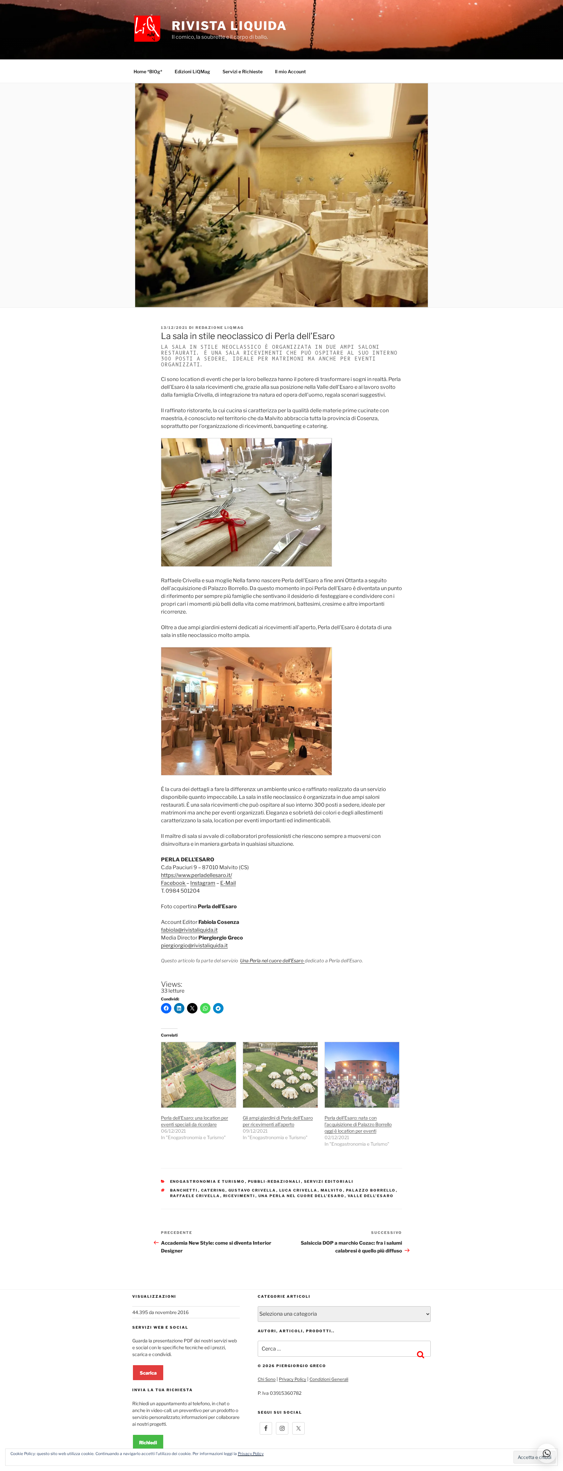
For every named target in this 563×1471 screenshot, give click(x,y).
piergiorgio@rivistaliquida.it (194, 945)
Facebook (173, 883)
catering (213, 1190)
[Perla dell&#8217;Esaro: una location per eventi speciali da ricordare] (198, 1075)
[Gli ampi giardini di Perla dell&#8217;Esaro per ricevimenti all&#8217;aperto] (280, 1075)
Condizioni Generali (329, 1379)
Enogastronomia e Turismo (207, 1181)
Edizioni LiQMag (192, 71)
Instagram (202, 883)
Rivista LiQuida (229, 26)
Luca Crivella (298, 1190)
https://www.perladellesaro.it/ (196, 875)
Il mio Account (290, 71)
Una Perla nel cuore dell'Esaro (301, 1196)
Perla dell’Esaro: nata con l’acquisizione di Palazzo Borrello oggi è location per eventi (358, 1124)
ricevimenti (239, 1196)
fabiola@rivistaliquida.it (189, 930)
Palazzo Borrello (371, 1190)
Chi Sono (267, 1379)
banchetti (184, 1190)
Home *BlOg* (148, 71)
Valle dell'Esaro (371, 1196)
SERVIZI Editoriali (329, 1181)
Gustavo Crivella (252, 1190)
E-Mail (228, 883)
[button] (546, 1453)
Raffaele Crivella (195, 1196)
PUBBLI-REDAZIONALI (274, 1181)
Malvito (332, 1190)
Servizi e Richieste (243, 71)
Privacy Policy (292, 1379)
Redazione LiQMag (219, 327)
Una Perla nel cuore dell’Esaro (272, 961)
